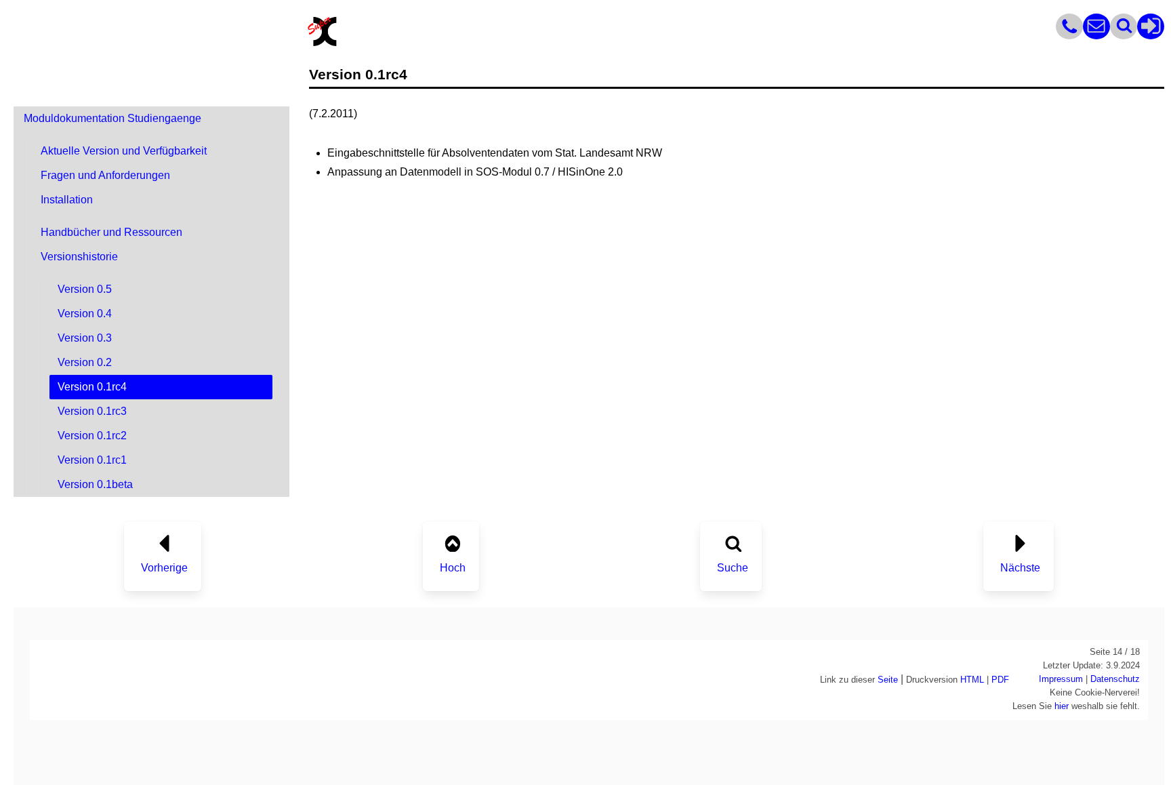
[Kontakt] (1069, 35)
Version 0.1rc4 (92, 386)
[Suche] (732, 540)
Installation (67, 199)
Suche (732, 567)
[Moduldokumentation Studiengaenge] (452, 540)
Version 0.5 (85, 289)
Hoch (453, 567)
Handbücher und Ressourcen (111, 232)
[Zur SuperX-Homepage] (323, 44)
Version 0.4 (85, 313)
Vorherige (164, 567)
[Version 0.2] (164, 540)
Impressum (1061, 679)
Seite (888, 680)
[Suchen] (1123, 35)
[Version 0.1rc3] (1020, 540)
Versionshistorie (79, 256)
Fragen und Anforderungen (105, 175)
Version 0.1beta (95, 484)
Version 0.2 (85, 362)
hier (1061, 706)
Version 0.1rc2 (92, 435)
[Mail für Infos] (1096, 35)
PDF (1000, 680)
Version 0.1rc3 (92, 411)
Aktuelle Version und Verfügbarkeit (124, 151)
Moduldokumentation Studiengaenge (112, 118)
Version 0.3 (85, 338)
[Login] (1150, 35)
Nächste (1020, 567)
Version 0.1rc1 (92, 460)
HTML (972, 680)
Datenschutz (1115, 679)
